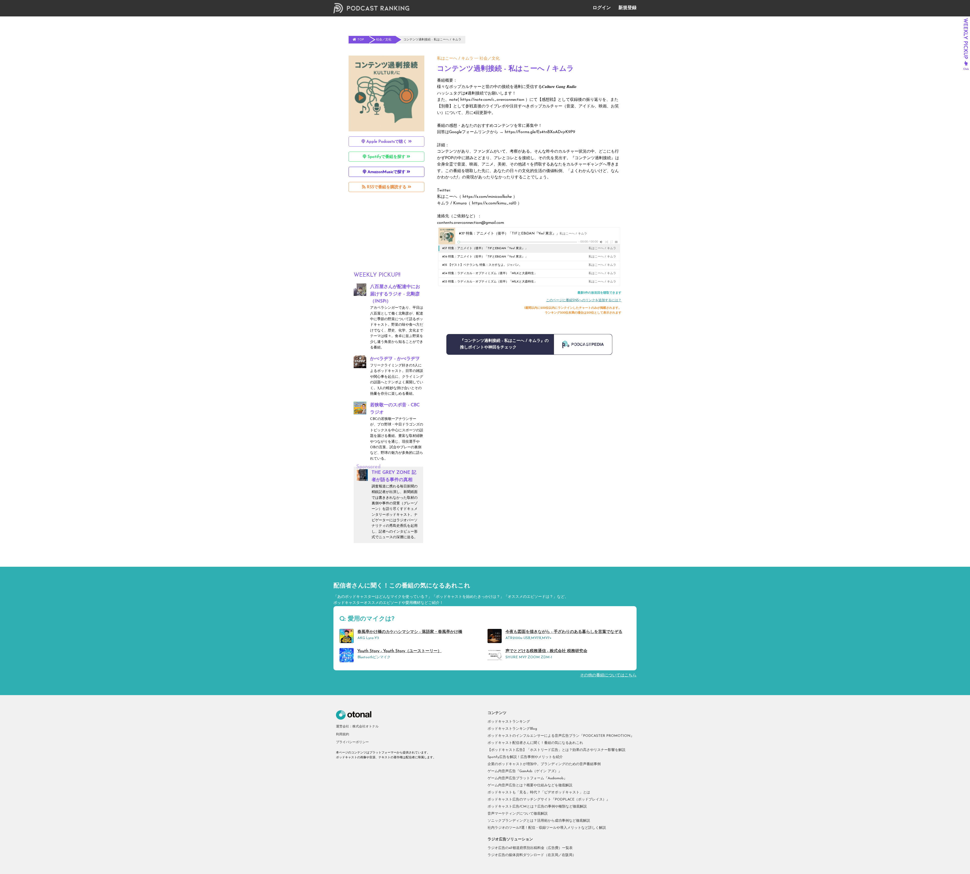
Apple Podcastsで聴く (386, 142)
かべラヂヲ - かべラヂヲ (395, 359)
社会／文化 (489, 59)
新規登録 (627, 8)
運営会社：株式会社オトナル (357, 726)
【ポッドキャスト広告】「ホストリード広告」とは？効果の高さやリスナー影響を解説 (556, 750)
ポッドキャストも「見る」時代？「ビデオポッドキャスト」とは (539, 792)
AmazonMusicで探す (386, 172)
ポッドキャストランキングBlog (512, 729)
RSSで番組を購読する (387, 187)
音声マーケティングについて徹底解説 (518, 814)
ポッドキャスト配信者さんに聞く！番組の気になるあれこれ (535, 743)
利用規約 (342, 734)
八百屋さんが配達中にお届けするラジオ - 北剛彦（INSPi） (395, 294)
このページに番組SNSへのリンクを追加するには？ (583, 300)
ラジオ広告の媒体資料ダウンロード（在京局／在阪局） (532, 855)
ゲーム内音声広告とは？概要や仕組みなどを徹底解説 (530, 785)
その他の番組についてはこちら (608, 675)
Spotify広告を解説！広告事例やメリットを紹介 (525, 757)
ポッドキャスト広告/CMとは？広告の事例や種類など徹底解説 (537, 807)
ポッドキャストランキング (509, 722)
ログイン (602, 8)
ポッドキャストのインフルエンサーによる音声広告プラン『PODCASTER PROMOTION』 (561, 736)
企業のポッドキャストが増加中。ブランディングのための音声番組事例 (544, 764)
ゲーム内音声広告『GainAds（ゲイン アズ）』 (525, 771)
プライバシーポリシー (352, 742)
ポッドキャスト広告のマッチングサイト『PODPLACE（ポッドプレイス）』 (549, 799)
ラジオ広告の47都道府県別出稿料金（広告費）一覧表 (530, 848)
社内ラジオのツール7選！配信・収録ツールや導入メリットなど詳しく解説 (547, 828)
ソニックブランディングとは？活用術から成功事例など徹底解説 (539, 821)
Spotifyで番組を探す (386, 157)
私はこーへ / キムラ (455, 59)
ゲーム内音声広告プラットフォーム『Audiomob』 (527, 778)
